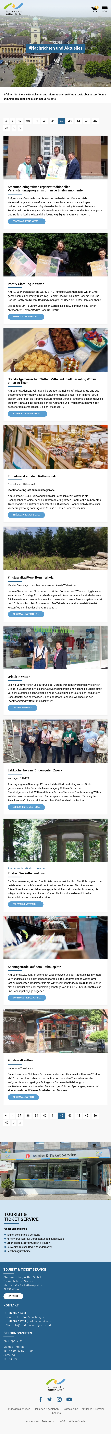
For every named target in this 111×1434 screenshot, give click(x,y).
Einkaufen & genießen (46, 1409)
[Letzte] (20, 128)
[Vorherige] (12, 121)
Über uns (55, 1413)
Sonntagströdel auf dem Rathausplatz (34, 967)
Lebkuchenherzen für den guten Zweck (35, 770)
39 (36, 121)
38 (28, 121)
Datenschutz (49, 1421)
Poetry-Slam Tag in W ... (26, 316)
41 (53, 121)
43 (70, 121)
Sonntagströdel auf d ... (27, 998)
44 (78, 121)
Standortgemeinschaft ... (27, 413)
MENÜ (105, 11)
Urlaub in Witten (19, 677)
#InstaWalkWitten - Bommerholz (30, 577)
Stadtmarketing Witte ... (26, 221)
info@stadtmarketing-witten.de (32, 1325)
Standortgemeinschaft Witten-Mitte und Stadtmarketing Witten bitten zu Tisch (52, 380)
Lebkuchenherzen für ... (26, 807)
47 (7, 128)
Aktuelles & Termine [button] (93, 1409)
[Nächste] (14, 128)
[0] (95, 10)
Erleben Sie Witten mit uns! (27, 873)
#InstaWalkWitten (20, 1060)
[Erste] (6, 121)
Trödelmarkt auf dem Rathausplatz (32, 476)
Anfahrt (13, 1296)
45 (86, 121)
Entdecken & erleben (18, 1409)
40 (45, 121)
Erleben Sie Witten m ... (25, 904)
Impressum (32, 1421)
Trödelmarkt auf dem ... (26, 515)
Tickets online (70, 1409)
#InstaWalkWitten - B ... (26, 614)
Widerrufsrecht (77, 1421)
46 (95, 121)
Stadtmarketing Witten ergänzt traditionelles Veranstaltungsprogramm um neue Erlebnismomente (45, 188)
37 (19, 121)
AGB (62, 1421)
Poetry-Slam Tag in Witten (26, 284)
